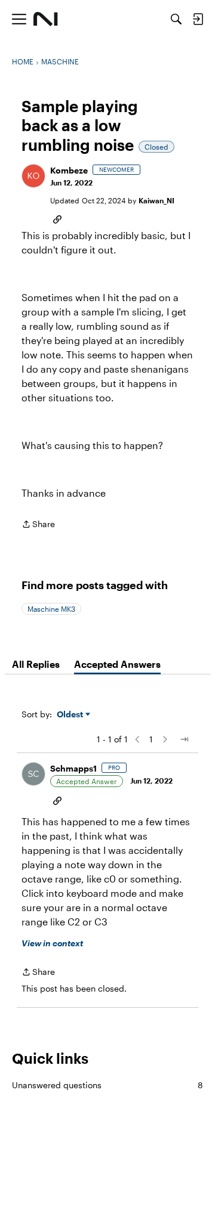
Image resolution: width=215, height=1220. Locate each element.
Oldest (71, 714)
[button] (33, 176)
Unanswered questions (107, 1085)
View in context (52, 943)
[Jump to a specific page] (184, 739)
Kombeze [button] (69, 170)
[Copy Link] (57, 218)
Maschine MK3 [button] (51, 609)
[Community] (45, 19)
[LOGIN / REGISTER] (197, 19)
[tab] (36, 664)
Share (38, 525)
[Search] (176, 19)
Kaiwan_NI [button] (156, 200)
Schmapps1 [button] (73, 768)
